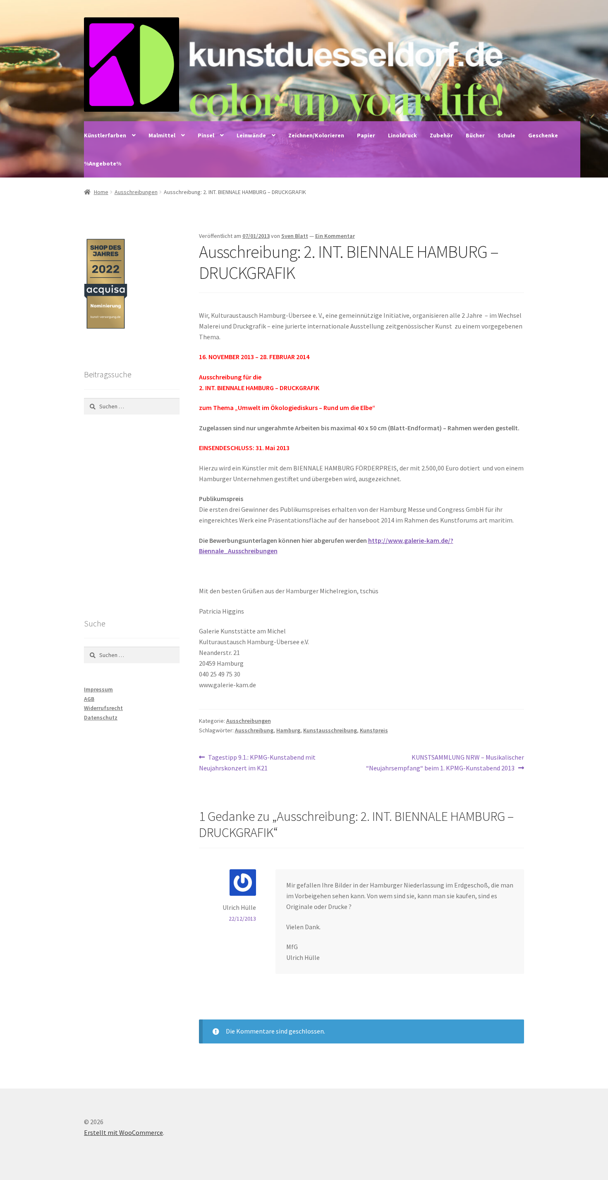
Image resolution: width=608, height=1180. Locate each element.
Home (101, 192)
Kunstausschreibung (330, 730)
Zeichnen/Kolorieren (316, 135)
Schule (506, 135)
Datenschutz (100, 717)
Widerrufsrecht (103, 708)
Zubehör (441, 135)
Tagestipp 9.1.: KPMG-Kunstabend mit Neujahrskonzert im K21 (257, 762)
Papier (366, 135)
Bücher (475, 135)
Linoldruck (402, 135)
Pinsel (206, 135)
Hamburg (288, 730)
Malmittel (161, 135)
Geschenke (543, 135)
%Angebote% (102, 163)
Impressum (98, 689)
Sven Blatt (294, 236)
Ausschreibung (254, 730)
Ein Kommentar (335, 236)
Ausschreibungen (136, 192)
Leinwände (251, 135)
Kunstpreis (374, 730)
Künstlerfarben (105, 135)
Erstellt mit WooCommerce (123, 1132)
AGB (89, 699)
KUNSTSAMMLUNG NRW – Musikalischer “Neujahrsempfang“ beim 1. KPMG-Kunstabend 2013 (445, 762)
